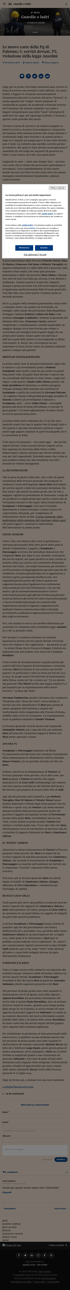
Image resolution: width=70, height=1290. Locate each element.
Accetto (44, 248)
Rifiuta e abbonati (57, 188)
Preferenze (24, 248)
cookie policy (47, 214)
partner (32, 228)
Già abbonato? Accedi (35, 254)
